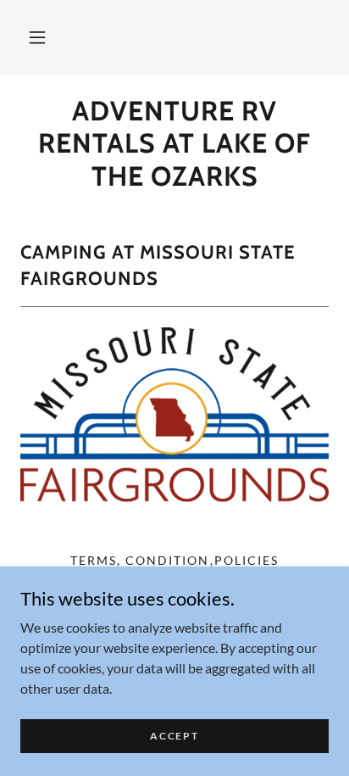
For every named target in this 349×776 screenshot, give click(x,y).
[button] (37, 37)
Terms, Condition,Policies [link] (174, 560)
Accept (174, 735)
